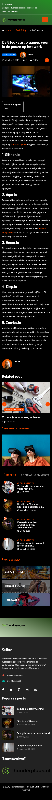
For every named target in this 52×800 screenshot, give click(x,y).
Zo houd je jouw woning (30, 708)
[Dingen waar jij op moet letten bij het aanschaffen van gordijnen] (8, 747)
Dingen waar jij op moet (30, 745)
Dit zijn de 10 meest (28, 721)
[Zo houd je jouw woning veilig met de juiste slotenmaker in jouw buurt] (8, 710)
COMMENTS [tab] (42, 475)
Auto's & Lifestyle (14, 410)
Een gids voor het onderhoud (33, 733)
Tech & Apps (21, 30)
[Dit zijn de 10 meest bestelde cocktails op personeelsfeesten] (8, 723)
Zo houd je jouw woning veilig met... (22, 417)
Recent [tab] (11, 475)
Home (8, 30)
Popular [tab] (26, 475)
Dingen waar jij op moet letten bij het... (30, 544)
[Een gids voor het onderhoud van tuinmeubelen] (8, 735)
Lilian (30, 54)
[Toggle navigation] (45, 20)
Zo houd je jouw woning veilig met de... (30, 487)
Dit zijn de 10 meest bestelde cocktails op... (30, 505)
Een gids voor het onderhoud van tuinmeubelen (27, 525)
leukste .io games (19, 144)
